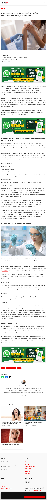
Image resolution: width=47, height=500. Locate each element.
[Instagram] (26, 482)
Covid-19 (3, 368)
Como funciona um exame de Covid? (9, 59)
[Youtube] (29, 482)
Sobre (2, 484)
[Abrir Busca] (42, 3)
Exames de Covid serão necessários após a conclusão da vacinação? (15, 57)
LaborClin (5, 270)
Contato (3, 486)
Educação (27, 471)
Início (2, 10)
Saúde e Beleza (28, 468)
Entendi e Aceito (34, 496)
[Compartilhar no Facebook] (6, 377)
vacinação (19, 368)
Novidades (27, 473)
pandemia (14, 368)
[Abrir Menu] (25, 2)
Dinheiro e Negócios (30, 466)
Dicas (26, 461)
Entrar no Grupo (37, 490)
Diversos (27, 464)
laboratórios (8, 368)
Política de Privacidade (6, 488)
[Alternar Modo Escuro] (45, 3)
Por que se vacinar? (6, 61)
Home (2, 481)
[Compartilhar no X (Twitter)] (10, 377)
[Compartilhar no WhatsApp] (2, 377)
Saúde (3, 8)
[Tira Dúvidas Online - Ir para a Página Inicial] (5, 2)
